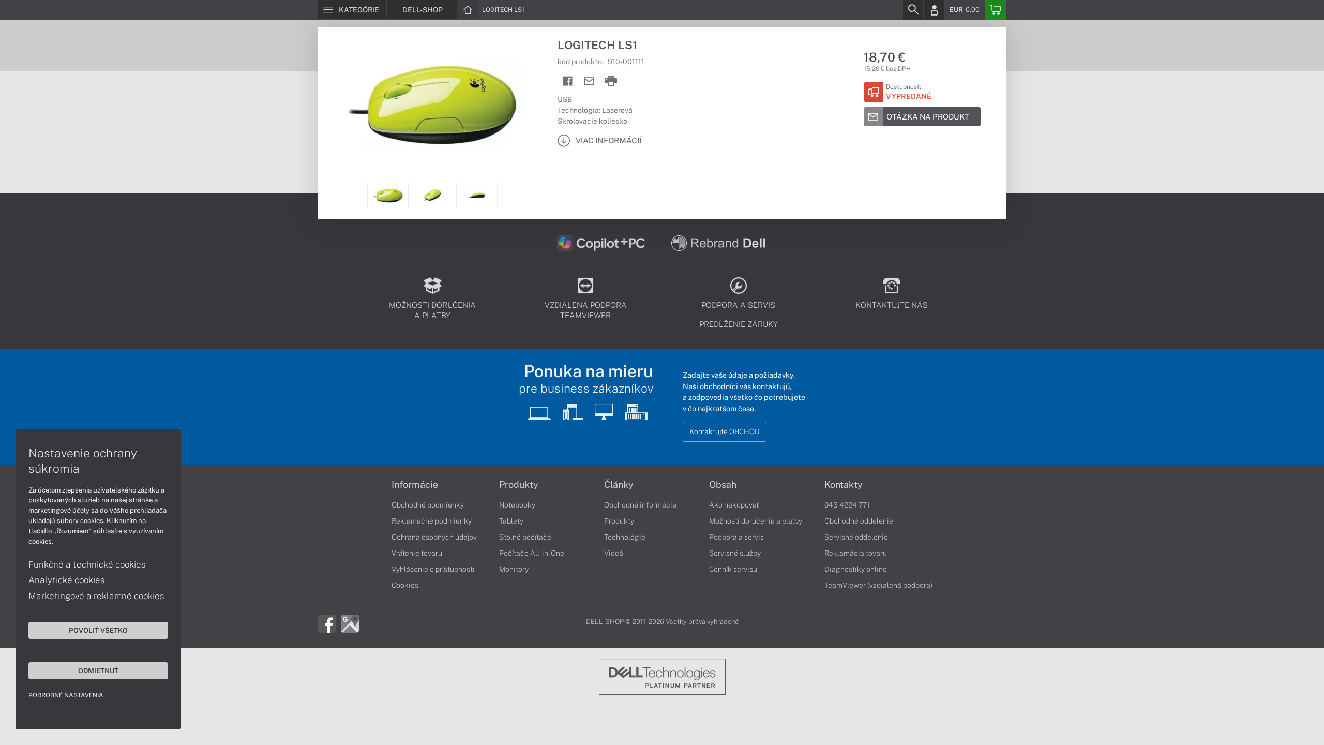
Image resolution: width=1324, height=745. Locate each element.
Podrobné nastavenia (65, 695)
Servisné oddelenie (856, 537)
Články (619, 484)
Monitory (514, 569)
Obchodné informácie (640, 505)
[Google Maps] (350, 623)
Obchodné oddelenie (858, 521)
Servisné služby (735, 553)
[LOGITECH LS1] (432, 105)
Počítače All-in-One (531, 553)
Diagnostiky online (855, 569)
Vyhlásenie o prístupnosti (433, 569)
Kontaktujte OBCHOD (724, 431)
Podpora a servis (736, 537)
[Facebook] (327, 623)
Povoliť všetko (98, 630)
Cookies (405, 585)
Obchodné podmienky (428, 505)
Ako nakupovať (734, 505)
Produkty (518, 484)
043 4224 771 (847, 505)
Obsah (722, 484)
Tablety (511, 521)
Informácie (415, 484)
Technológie (624, 537)
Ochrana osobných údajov (434, 537)
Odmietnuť (98, 670)
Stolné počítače (525, 537)
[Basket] (995, 10)
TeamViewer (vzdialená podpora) (878, 585)
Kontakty (843, 484)
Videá (613, 553)
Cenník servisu (733, 569)
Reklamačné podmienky (432, 521)
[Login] (934, 10)
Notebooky (517, 505)
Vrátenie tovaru (417, 553)
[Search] (912, 10)
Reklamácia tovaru (855, 553)
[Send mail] (589, 81)
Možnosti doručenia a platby (755, 521)
